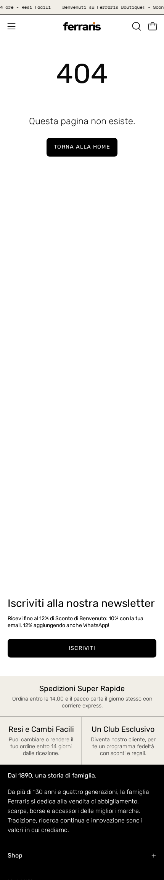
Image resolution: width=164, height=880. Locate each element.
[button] (135, 26)
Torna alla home (82, 147)
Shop (15, 855)
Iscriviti (82, 648)
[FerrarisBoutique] (82, 26)
